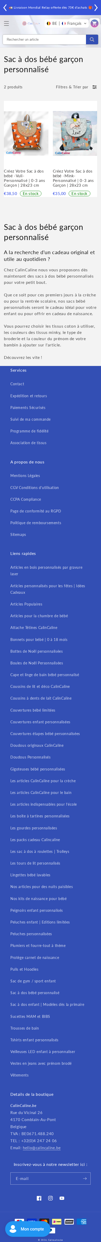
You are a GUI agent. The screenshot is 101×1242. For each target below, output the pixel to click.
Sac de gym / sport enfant (33, 981)
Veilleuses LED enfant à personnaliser (42, 1051)
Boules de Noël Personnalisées (36, 663)
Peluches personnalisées (31, 934)
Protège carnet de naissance (34, 957)
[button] (6, 23)
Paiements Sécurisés (27, 407)
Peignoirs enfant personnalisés (36, 910)
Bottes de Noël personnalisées (36, 651)
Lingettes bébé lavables (30, 875)
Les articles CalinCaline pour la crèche (43, 781)
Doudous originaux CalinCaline (36, 745)
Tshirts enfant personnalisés (34, 1040)
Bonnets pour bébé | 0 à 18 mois (39, 639)
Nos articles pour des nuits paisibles (41, 886)
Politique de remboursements (35, 523)
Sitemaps (18, 534)
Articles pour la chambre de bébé (39, 616)
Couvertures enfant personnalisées (40, 722)
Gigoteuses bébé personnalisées (37, 769)
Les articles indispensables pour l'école (43, 804)
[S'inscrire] (84, 1178)
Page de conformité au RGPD (35, 511)
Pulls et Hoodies (24, 969)
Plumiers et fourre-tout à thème (38, 945)
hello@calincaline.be (42, 1147)
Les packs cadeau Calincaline (35, 839)
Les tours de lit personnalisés (35, 863)
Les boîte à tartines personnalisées (40, 816)
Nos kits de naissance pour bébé (38, 898)
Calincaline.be (55, 1240)
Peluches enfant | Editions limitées (40, 922)
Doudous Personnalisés (30, 757)
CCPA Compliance (25, 499)
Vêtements (19, 1075)
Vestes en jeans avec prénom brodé (41, 1063)
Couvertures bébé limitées (32, 710)
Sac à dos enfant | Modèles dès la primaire (47, 1004)
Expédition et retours (28, 396)
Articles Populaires (26, 604)
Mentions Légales (25, 475)
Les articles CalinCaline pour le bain (40, 792)
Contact (17, 384)
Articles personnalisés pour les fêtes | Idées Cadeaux (47, 589)
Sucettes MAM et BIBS (30, 1016)
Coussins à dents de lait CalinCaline (41, 698)
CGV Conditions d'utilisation (34, 487)
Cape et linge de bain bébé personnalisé (44, 674)
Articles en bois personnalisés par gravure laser (46, 570)
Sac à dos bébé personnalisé (34, 992)
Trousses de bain (24, 1028)
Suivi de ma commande (30, 419)
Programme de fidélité (29, 431)
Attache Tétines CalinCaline (33, 627)
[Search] (92, 39)
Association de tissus (28, 442)
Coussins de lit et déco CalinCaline (40, 686)
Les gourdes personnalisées (33, 828)
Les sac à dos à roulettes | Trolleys (39, 851)
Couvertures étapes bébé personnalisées (45, 733)
